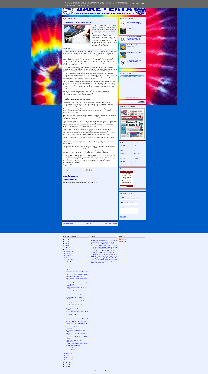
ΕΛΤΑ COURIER (124, 153)
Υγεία (92, 261)
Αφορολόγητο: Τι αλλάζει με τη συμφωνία (75, 347)
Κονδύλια (111, 250)
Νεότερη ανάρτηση (68, 223)
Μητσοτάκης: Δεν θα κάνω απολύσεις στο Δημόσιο (77, 343)
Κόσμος (115, 250)
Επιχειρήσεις (113, 247)
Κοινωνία (105, 250)
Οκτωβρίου (68, 255)
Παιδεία (107, 254)
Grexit (102, 262)
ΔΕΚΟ (97, 242)
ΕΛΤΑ (121, 150)
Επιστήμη (108, 247)
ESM (95, 262)
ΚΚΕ (100, 250)
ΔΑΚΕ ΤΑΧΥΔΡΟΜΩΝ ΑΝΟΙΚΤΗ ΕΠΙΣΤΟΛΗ (76, 321)
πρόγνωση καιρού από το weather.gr (132, 97)
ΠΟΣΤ (135, 164)
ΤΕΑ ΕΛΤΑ (122, 164)
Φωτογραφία (111, 261)
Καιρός (97, 250)
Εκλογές (103, 243)
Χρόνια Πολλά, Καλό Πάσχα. (134, 52)
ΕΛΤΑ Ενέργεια (111, 245)
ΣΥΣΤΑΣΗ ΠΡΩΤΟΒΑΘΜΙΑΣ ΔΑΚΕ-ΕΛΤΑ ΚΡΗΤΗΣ (134, 61)
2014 (66, 366)
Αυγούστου (68, 259)
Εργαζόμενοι (94, 248)
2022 (66, 239)
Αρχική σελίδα (89, 223)
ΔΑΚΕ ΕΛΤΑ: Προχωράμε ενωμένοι (136, 29)
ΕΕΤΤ (121, 148)
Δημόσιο (101, 242)
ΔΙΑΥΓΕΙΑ (122, 145)
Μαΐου (67, 266)
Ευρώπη (107, 248)
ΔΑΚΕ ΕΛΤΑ (124, 239)
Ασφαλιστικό (94, 240)
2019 (66, 245)
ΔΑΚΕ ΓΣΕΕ (137, 153)
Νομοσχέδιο (93, 254)
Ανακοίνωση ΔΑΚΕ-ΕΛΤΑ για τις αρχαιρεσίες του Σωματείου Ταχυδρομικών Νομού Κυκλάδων (135, 22)
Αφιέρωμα (100, 240)
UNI (135, 145)
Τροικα (115, 259)
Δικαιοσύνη (93, 243)
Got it (142, 3)
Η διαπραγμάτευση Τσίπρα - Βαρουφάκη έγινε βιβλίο (77, 282)
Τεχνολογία (107, 259)
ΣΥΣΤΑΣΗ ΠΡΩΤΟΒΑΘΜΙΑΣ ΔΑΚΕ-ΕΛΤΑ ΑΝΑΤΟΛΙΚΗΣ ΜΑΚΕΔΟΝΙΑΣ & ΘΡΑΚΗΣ (134, 38)
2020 (66, 243)
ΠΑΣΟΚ (115, 254)
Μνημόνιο (69, 172)
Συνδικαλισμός (101, 258)
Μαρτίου (68, 355)
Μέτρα (100, 252)
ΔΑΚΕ (110, 240)
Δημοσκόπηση (107, 242)
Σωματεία (92, 259)
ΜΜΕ (104, 252)
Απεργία (115, 239)
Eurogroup (98, 262)
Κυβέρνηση (94, 252)
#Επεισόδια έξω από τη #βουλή (72, 302)
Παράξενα (111, 254)
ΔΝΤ (98, 243)
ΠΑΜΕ (135, 161)
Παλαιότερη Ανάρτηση (111, 223)
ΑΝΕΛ (105, 239)
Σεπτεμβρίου (69, 257)
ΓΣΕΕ (135, 150)
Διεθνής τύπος (114, 242)
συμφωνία (68, 51)
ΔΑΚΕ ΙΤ (115, 240)
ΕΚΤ (96, 245)
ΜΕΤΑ (135, 156)
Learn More (135, 3)
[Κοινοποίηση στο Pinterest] (91, 170)
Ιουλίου (67, 261)
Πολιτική (94, 256)
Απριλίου (68, 353)
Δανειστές (93, 242)
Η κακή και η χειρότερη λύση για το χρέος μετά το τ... (77, 274)
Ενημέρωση (97, 247)
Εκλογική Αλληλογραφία (111, 243)
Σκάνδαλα (111, 256)
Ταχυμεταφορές (101, 259)
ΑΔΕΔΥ (135, 148)
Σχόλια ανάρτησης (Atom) (93, 228)
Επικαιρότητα (103, 247)
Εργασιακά (101, 248)
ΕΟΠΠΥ (122, 156)
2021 (66, 241)
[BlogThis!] (87, 170)
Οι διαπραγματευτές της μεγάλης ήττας (74, 276)
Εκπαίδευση (93, 245)
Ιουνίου (67, 264)
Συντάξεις (108, 258)
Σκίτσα (115, 256)
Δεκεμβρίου (68, 251)
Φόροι (73, 172)
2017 (66, 249)
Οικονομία (101, 254)
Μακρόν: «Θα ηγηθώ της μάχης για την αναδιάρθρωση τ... (74, 341)
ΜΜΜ (107, 252)
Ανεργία (110, 239)
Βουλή (103, 240)
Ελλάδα (100, 245)
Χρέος (92, 262)
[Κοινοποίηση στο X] (88, 170)
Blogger (114, 370)
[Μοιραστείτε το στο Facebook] (90, 170)
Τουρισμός (112, 259)
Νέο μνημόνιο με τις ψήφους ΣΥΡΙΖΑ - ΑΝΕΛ (75, 300)
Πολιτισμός (100, 256)
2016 (66, 362)
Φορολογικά (78, 172)
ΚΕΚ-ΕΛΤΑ (123, 158)
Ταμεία (96, 259)
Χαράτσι (115, 261)
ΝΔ (116, 252)
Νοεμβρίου (68, 253)
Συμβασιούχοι (94, 258)
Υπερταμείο (96, 261)
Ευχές (111, 248)
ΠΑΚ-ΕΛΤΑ (136, 158)
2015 (66, 364)
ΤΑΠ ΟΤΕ (122, 161)
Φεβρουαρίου (69, 357)
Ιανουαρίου (68, 359)
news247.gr (70, 165)
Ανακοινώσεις (99, 239)
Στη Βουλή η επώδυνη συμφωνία (73, 345)
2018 (66, 247)
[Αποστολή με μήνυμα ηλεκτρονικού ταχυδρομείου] (85, 170)
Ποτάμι (107, 256)
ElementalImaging (105, 370)
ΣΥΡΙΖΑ (114, 258)
